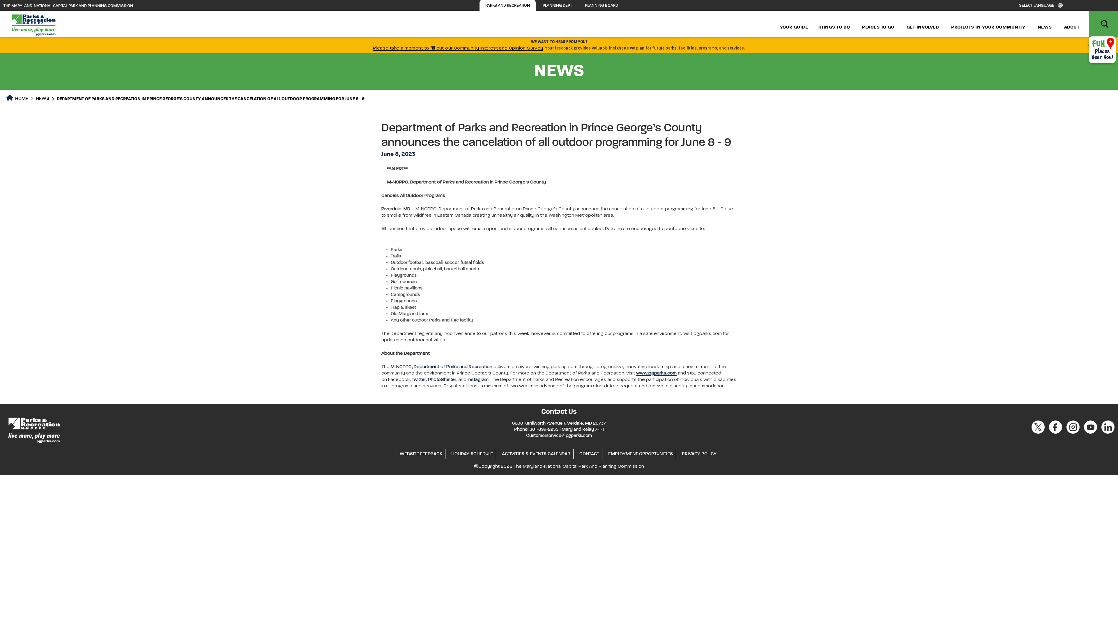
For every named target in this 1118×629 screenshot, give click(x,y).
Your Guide (794, 27)
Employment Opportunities (640, 454)
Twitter (419, 379)
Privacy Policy (699, 454)
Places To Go (878, 27)
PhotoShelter (442, 379)
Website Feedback (421, 454)
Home (21, 98)
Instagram (478, 379)
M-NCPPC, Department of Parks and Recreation (441, 367)
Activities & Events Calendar (536, 454)
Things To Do (834, 27)
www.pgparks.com (656, 373)
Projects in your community (988, 27)
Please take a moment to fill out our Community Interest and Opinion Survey (458, 48)
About (1071, 27)
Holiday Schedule (472, 454)
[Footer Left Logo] (33, 429)
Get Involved (923, 27)
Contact (589, 454)
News (1045, 27)
